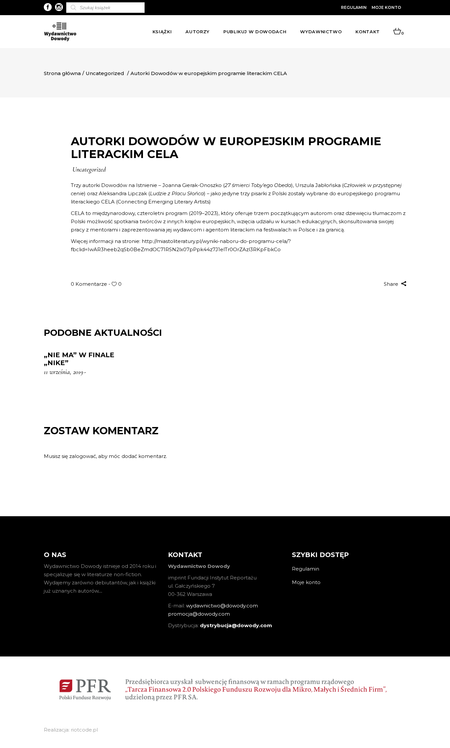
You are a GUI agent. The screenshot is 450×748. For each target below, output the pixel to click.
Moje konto (386, 7)
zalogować (82, 456)
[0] (397, 31)
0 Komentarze (89, 284)
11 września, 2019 (63, 372)
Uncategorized (105, 73)
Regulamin (354, 7)
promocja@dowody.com (199, 614)
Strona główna (62, 73)
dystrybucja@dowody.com (236, 625)
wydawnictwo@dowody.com (222, 605)
